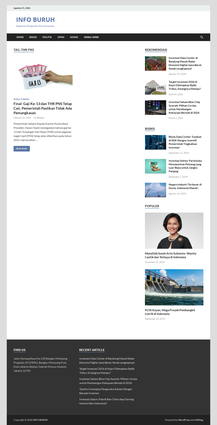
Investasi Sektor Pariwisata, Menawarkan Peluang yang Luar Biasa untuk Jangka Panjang (185, 166)
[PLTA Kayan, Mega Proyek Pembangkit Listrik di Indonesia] (174, 287)
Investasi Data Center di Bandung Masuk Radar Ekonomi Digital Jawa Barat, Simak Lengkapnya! (185, 63)
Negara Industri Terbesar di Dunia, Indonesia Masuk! (185, 186)
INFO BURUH (35, 19)
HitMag (199, 419)
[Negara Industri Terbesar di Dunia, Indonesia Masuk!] (155, 184)
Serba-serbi (91, 37)
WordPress (184, 419)
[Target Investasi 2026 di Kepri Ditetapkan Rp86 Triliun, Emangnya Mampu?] (155, 82)
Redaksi (40, 117)
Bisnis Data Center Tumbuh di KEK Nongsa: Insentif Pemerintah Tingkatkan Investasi (185, 142)
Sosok (74, 37)
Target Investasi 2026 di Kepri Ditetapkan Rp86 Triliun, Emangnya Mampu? (185, 85)
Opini (61, 37)
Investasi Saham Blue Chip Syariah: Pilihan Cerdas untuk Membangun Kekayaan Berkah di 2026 (184, 107)
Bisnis (33, 37)
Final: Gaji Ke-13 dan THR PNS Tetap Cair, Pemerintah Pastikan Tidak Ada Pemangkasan (43, 108)
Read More (20, 148)
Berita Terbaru (21, 99)
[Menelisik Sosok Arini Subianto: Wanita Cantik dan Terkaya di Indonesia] (174, 230)
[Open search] (201, 37)
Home (20, 37)
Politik (47, 37)
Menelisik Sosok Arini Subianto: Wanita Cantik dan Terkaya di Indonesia (170, 255)
